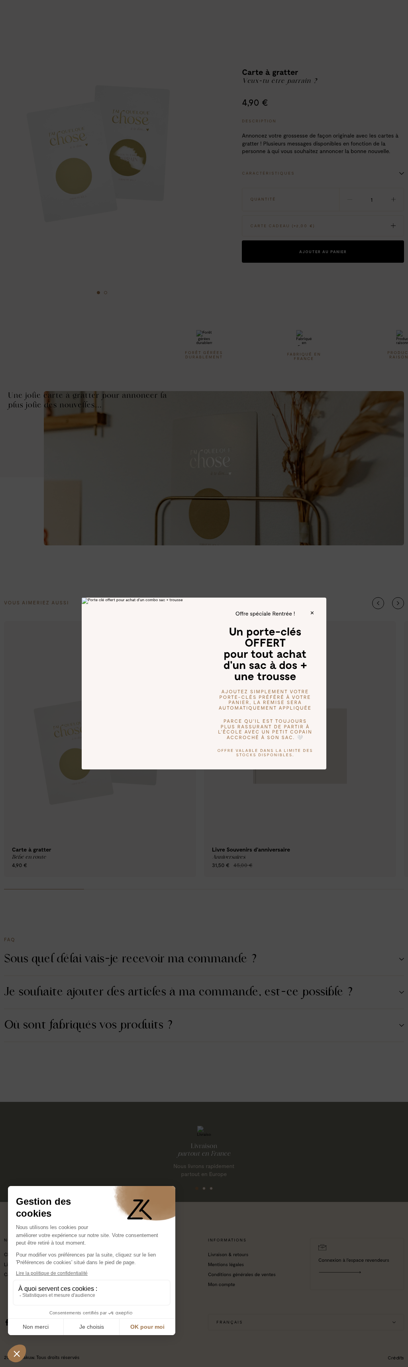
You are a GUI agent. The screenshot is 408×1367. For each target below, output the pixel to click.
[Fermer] (312, 613)
